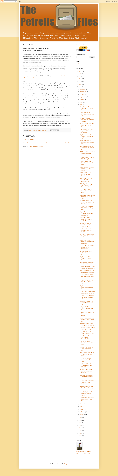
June (81, 104)
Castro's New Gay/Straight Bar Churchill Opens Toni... (87, 399)
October (82, 94)
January (82, 414)
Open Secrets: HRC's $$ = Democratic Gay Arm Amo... (87, 354)
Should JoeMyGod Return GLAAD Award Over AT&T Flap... (86, 365)
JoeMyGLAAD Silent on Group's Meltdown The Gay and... (86, 308)
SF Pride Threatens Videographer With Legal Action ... (87, 119)
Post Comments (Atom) (36, 146)
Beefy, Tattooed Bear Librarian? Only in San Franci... (86, 108)
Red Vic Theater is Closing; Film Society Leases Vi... (87, 158)
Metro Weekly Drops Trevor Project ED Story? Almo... (87, 393)
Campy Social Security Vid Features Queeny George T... (87, 319)
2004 (80, 433)
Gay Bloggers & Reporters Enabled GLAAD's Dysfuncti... (87, 168)
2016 (80, 73)
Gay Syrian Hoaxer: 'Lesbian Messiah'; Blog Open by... (87, 267)
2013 (80, 81)
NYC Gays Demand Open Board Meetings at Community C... (86, 185)
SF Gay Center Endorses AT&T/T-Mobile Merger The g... (87, 208)
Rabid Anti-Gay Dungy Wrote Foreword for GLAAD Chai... (86, 219)
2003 (80, 436)
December (83, 89)
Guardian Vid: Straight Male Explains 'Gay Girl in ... (87, 292)
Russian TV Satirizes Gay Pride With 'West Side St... (86, 376)
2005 (80, 430)
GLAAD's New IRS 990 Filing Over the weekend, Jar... (87, 253)
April (81, 406)
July (81, 102)
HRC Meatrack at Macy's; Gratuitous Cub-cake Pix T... (87, 147)
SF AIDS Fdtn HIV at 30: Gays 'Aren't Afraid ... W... (86, 348)
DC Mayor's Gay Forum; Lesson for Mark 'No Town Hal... (86, 371)
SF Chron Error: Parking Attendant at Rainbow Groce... (86, 282)
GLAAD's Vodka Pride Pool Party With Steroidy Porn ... (87, 236)
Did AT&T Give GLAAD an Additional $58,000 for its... (87, 153)
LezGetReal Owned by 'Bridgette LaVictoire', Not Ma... (86, 230)
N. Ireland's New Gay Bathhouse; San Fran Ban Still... (87, 142)
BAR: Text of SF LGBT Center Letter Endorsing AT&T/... (87, 202)
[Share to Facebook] (56, 130)
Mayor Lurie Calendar (84, 451)
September (83, 97)
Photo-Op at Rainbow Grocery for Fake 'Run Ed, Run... (86, 360)
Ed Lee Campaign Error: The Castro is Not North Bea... (87, 276)
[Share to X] (54, 130)
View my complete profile (83, 454)
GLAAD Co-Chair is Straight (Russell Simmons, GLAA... (85, 225)
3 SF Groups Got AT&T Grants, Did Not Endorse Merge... (87, 191)
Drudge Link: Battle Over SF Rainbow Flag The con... (86, 302)
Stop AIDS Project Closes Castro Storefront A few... (87, 332)
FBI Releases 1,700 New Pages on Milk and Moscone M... (86, 131)
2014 (80, 79)
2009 (80, 420)
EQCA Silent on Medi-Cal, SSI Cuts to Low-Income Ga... (87, 114)
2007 (80, 425)
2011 (80, 86)
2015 (80, 76)
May (81, 404)
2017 (80, 71)
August (82, 99)
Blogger (66, 464)
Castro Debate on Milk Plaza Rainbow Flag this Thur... (87, 328)
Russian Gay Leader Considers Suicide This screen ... (86, 343)
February (82, 411)
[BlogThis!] (53, 130)
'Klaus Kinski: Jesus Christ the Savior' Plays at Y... (87, 263)
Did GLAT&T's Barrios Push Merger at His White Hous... (87, 196)
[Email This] (51, 130)
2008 (80, 423)
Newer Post (27, 143)
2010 (80, 417)
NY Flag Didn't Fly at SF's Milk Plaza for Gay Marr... (87, 125)
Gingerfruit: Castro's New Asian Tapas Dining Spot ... (87, 388)
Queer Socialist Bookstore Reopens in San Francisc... (87, 324)
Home (47, 143)
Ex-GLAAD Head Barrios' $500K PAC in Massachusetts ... (87, 247)
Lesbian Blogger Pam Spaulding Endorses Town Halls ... (87, 163)
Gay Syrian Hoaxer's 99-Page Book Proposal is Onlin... (86, 287)
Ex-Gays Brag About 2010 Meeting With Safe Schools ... (87, 314)
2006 (80, 428)
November (83, 91)
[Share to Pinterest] (58, 130)
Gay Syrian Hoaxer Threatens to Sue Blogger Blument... (87, 241)
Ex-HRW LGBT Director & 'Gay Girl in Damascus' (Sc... (87, 297)
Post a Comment (29, 139)
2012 (80, 84)
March (82, 409)
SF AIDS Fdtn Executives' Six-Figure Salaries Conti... (87, 382)
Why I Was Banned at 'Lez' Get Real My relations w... (87, 271)
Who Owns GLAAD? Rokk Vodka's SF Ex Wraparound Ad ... (87, 180)
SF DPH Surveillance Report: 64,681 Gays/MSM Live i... (86, 337)
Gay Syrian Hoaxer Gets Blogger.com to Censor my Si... (86, 136)
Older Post (68, 143)
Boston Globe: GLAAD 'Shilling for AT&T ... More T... (86, 174)
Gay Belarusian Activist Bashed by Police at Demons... (86, 258)
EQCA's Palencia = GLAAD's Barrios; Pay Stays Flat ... (86, 213)
